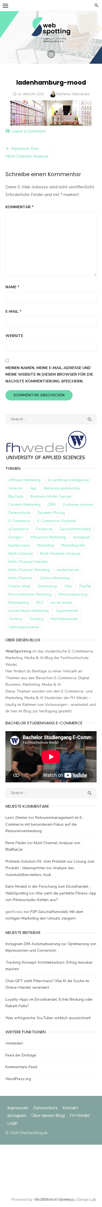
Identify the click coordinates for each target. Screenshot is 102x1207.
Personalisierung (72, 594)
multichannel (68, 569)
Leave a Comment (28, 131)
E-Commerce (19, 520)
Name (12, 287)
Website (14, 335)
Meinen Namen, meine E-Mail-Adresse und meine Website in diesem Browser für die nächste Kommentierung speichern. (49, 374)
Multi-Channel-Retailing (29, 569)
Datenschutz (19, 512)
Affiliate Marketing (24, 480)
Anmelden (14, 1043)
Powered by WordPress (32, 1199)
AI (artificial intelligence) (69, 480)
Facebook (44, 529)
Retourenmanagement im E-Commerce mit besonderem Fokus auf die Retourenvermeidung (44, 824)
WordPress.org (18, 1079)
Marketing (45, 545)
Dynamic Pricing (51, 512)
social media (61, 602)
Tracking (36, 618)
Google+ (15, 537)
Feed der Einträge (20, 1055)
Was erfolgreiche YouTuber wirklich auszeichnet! (48, 1018)
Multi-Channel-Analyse (60, 553)
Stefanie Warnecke (72, 94)
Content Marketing (24, 504)
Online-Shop (19, 586)
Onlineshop (47, 586)
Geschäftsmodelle (75, 529)
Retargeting (18, 602)
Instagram (16, 1116)
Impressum (18, 1108)
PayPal (85, 586)
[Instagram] (51, 54)
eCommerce (18, 529)
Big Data (15, 496)
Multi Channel (20, 578)
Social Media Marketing (28, 610)
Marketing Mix (73, 545)
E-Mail (13, 311)
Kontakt (70, 1108)
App (33, 488)
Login (12, 1123)
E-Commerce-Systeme (57, 520)
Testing (14, 618)
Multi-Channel (20, 553)
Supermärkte (67, 610)
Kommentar (19, 207)
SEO (40, 602)
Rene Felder (15, 842)
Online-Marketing (54, 578)
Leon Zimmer (16, 817)
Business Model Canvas (51, 496)
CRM (51, 504)
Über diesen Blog (48, 1116)
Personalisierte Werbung (29, 594)
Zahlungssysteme (23, 627)
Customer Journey (78, 504)
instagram (81, 537)
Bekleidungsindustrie (62, 488)
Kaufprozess (19, 545)
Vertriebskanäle (64, 618)
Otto (68, 586)
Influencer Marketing (48, 537)
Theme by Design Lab (77, 1199)
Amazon (15, 488)
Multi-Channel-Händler (28, 561)
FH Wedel (80, 1116)
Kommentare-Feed (21, 1067)
